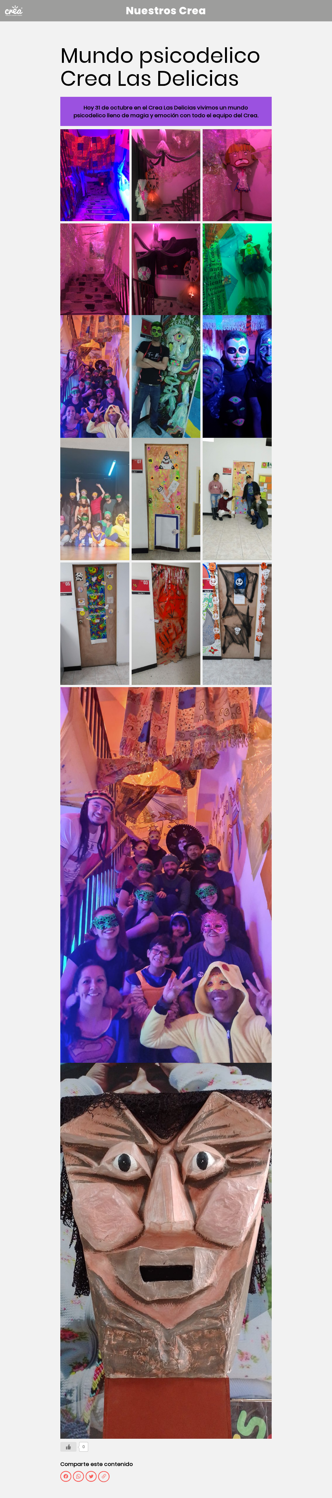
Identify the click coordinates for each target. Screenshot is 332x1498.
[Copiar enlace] (104, 1476)
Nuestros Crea (166, 10)
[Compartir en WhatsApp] (78, 1476)
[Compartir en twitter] (91, 1476)
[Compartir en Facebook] (65, 1476)
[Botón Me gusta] (68, 1447)
